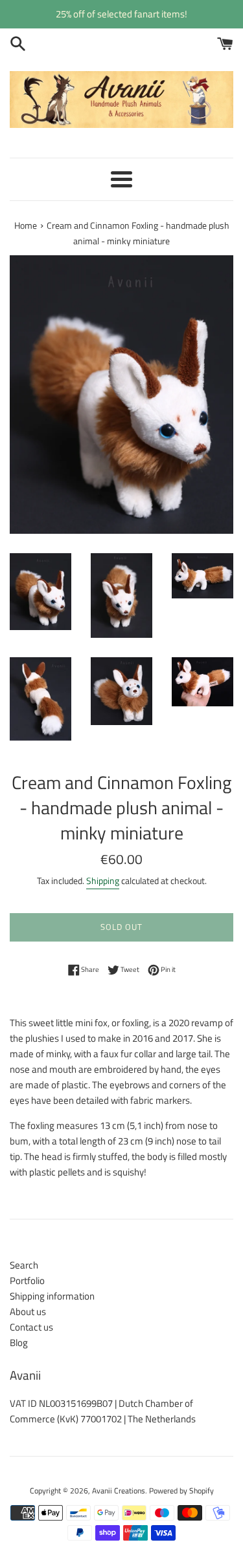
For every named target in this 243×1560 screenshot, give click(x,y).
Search (24, 1265)
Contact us (31, 1327)
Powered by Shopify (181, 1490)
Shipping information (52, 1296)
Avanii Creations (118, 1490)
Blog (19, 1342)
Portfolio (27, 1280)
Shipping (102, 880)
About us (28, 1311)
